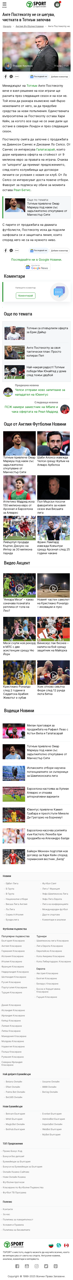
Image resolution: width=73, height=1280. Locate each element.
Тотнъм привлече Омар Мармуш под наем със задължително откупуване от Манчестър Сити (19, 465)
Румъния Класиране (12, 1056)
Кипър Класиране (11, 1020)
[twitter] (46, 1266)
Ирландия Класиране (13, 1015)
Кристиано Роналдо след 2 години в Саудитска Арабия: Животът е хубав (17, 692)
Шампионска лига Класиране (52, 940)
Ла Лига (10, 909)
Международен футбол (55, 909)
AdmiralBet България (53, 1118)
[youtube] (27, 1266)
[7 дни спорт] (36, 4)
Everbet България (52, 1113)
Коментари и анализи (54, 919)
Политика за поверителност (18, 1219)
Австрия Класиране (47, 973)
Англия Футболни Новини (30, 26)
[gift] (57, 5)
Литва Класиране (11, 1030)
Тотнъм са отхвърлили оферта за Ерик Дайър (47, 330)
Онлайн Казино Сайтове (16, 1171)
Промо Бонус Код (12, 1151)
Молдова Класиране (12, 1041)
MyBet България (51, 1134)
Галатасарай (45, 149)
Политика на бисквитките (16, 1229)
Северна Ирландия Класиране (11, 1063)
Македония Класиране (13, 1036)
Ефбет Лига (12, 883)
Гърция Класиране (46, 997)
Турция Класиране (11, 992)
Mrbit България (14, 1118)
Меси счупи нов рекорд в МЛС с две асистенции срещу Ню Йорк (19, 648)
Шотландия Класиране (13, 976)
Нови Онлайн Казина (14, 1176)
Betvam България (15, 1113)
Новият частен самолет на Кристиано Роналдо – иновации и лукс (53, 603)
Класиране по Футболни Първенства (23, 1187)
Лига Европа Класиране (49, 945)
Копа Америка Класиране (50, 956)
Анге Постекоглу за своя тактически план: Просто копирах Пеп (44, 351)
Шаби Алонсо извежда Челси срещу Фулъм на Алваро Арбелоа (53, 461)
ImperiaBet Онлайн (52, 1124)
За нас (6, 1214)
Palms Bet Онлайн (15, 1091)
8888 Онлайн (49, 1086)
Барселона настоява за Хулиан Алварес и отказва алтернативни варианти (48, 792)
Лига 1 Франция (51, 888)
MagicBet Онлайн (15, 1124)
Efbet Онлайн (13, 1086)
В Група (10, 893)
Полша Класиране (11, 1051)
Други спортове (51, 914)
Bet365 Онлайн (14, 1097)
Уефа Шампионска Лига (55, 893)
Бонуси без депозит (13, 1156)
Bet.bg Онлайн (50, 1091)
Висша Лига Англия (16, 904)
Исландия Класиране (13, 1010)
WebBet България (52, 1129)
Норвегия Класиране (13, 1046)
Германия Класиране (13, 951)
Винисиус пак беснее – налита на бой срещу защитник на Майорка (53, 646)
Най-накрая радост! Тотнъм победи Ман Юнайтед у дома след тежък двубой (46, 371)
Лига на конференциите (55, 904)
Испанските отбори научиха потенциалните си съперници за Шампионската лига (47, 771)
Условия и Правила (13, 1224)
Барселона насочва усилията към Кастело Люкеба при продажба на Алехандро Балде (48, 834)
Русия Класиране (11, 982)
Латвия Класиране (11, 1025)
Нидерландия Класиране (15, 971)
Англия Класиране (11, 945)
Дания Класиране (11, 1005)
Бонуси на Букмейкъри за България (22, 1166)
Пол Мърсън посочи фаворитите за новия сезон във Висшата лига (51, 507)
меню (4, 7)
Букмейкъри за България (17, 1161)
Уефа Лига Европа (52, 899)
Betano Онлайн (14, 1081)
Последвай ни (40, 76)
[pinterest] (56, 1266)
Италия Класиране (11, 961)
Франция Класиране (12, 966)
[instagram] (37, 1266)
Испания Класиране (12, 956)
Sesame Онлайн (51, 1081)
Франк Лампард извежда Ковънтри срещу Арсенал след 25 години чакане (53, 547)
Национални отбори (17, 899)
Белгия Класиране (46, 978)
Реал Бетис (22, 190)
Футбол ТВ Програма (14, 1192)
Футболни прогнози (13, 1182)
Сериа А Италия (14, 914)
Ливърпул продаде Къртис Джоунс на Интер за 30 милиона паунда (17, 547)
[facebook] (17, 1266)
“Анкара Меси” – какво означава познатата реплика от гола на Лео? (18, 605)
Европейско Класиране (49, 951)
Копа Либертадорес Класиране (53, 961)
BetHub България (15, 1129)
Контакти (8, 1209)
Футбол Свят (49, 883)
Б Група (10, 888)
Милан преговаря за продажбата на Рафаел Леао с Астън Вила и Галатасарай (47, 729)
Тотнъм (32, 85)
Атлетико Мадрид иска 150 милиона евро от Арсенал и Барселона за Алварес (18, 507)
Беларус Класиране (47, 983)
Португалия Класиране (14, 987)
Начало (7, 26)
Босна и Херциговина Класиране (48, 990)
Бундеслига (12, 919)
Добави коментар (59, 76)
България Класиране (13, 940)
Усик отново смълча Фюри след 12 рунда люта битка (51, 690)
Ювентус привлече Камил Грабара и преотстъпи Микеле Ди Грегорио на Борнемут (48, 813)
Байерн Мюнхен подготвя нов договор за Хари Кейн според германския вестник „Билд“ (47, 855)
